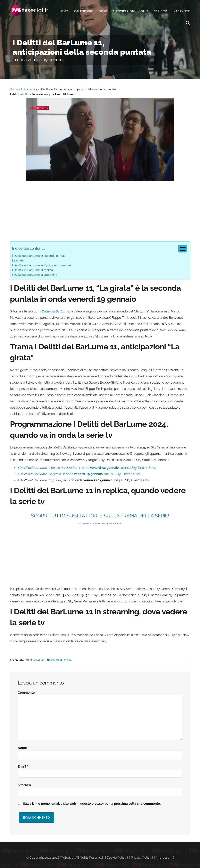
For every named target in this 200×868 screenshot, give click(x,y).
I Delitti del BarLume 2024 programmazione (41, 265)
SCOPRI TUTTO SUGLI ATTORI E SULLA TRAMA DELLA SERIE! (100, 516)
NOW (59, 660)
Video (68, 660)
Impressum (164, 857)
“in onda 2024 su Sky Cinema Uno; (87, 468)
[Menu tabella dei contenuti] (182, 248)
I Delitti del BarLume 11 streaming (34, 275)
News (50, 660)
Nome (23, 748)
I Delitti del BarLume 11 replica (32, 270)
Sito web (24, 785)
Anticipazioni (29, 89)
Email (23, 766)
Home (14, 89)
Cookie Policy (116, 857)
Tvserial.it (29, 10)
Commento (27, 692)
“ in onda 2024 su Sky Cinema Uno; (79, 474)
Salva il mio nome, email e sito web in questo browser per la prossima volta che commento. (92, 803)
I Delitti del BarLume (54, 311)
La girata (18, 260)
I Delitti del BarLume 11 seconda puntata (39, 256)
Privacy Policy (141, 857)
